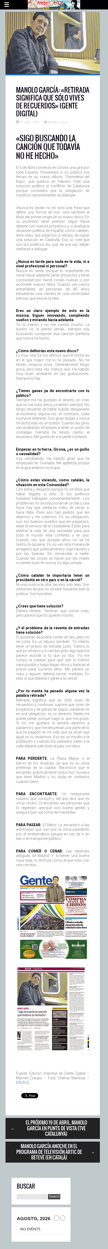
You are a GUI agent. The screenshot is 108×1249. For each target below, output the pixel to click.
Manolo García (57, 121)
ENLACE (22, 1082)
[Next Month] (62, 1218)
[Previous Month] (56, 1218)
